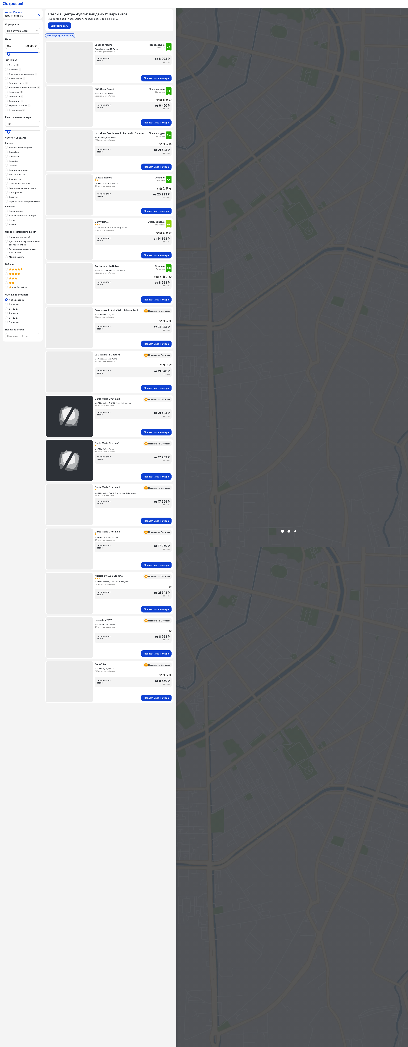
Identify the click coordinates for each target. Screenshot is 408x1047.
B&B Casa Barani (104, 89)
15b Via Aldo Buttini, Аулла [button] (106, 537)
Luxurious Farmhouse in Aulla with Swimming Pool (121, 133)
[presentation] (22, 31)
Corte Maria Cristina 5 (107, 531)
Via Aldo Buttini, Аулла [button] (104, 449)
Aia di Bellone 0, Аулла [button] (104, 314)
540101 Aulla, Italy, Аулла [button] (105, 137)
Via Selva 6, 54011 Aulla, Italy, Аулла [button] (110, 270)
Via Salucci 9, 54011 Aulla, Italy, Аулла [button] (111, 227)
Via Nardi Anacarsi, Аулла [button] (106, 359)
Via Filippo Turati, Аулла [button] (105, 624)
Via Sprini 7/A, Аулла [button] (104, 93)
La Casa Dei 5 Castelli (107, 354)
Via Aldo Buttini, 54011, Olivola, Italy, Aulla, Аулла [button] (115, 493)
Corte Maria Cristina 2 (107, 398)
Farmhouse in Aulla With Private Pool (116, 310)
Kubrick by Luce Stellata (109, 575)
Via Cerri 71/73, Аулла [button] (104, 668)
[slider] (8, 54)
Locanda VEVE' (103, 620)
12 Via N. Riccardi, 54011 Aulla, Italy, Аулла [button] (112, 581)
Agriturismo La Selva (107, 266)
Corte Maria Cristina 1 (107, 443)
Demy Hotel (102, 221)
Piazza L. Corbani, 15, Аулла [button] (106, 49)
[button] (23, 14)
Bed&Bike (100, 664)
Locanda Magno (104, 44)
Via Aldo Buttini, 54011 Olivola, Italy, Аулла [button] (113, 403)
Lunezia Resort (103, 177)
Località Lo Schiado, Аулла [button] (106, 183)
